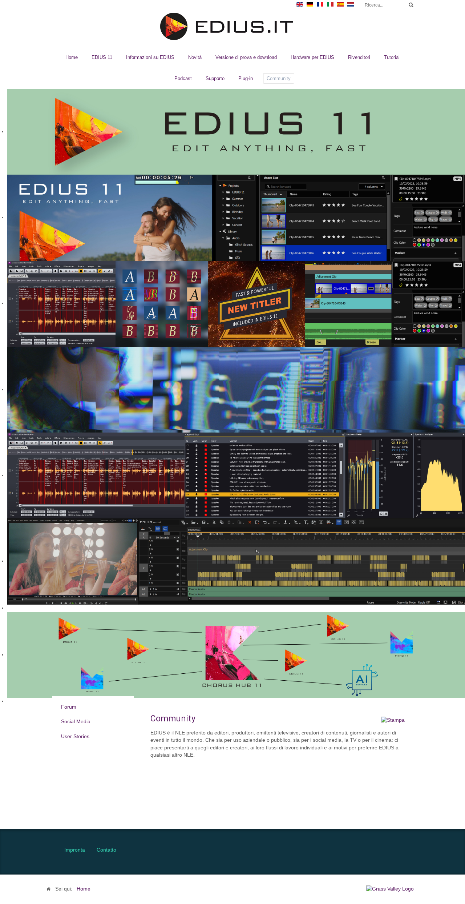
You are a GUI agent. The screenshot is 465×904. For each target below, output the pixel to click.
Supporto (215, 78)
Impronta (74, 850)
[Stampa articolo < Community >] (393, 720)
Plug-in (245, 78)
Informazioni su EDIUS (150, 57)
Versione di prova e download (246, 57)
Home (71, 57)
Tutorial (392, 57)
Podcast (183, 78)
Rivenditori (359, 57)
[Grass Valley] (392, 889)
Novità (195, 57)
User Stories (75, 736)
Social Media (75, 721)
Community (279, 78)
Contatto (106, 850)
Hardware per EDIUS (312, 57)
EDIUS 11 (102, 57)
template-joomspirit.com (462, 798)
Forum (68, 707)
